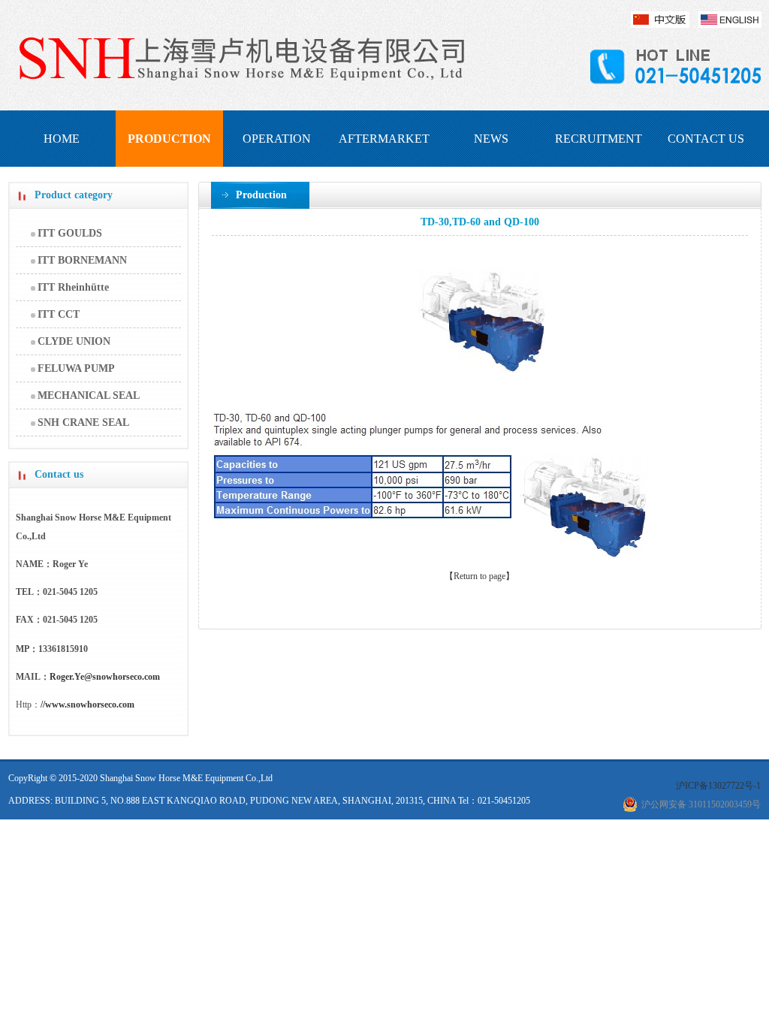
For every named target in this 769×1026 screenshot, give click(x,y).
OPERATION (277, 138)
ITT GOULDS (70, 233)
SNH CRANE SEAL (83, 422)
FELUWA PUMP (76, 368)
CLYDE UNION (74, 341)
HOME (62, 138)
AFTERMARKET (384, 138)
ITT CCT (59, 314)
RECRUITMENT (598, 138)
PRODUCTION (169, 138)
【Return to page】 (479, 576)
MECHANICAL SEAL (89, 395)
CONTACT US (706, 138)
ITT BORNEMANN (82, 260)
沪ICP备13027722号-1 (718, 785)
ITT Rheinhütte (73, 287)
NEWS (491, 138)
